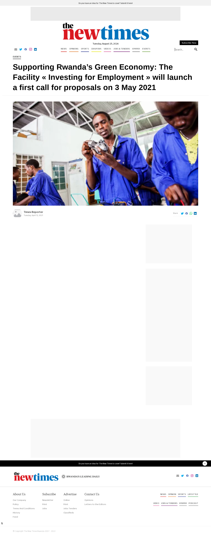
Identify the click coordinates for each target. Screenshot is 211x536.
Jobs (44, 508)
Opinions (73, 48)
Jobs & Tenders (122, 48)
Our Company (19, 500)
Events (146, 48)
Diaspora (96, 48)
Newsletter (47, 500)
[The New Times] (105, 40)
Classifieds (68, 512)
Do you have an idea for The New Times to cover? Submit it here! (106, 3)
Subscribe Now (189, 43)
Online (66, 500)
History (16, 512)
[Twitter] (20, 49)
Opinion (172, 494)
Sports (85, 48)
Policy (16, 504)
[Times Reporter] (17, 217)
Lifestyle (193, 494)
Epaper (136, 48)
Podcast (193, 503)
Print (44, 504)
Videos (107, 48)
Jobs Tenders (70, 508)
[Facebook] (25, 49)
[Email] (15, 49)
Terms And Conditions (24, 508)
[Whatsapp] (191, 213)
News (64, 48)
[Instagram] (30, 49)
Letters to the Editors (95, 504)
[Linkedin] (35, 49)
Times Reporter (33, 211)
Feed (15, 517)
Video (156, 503)
